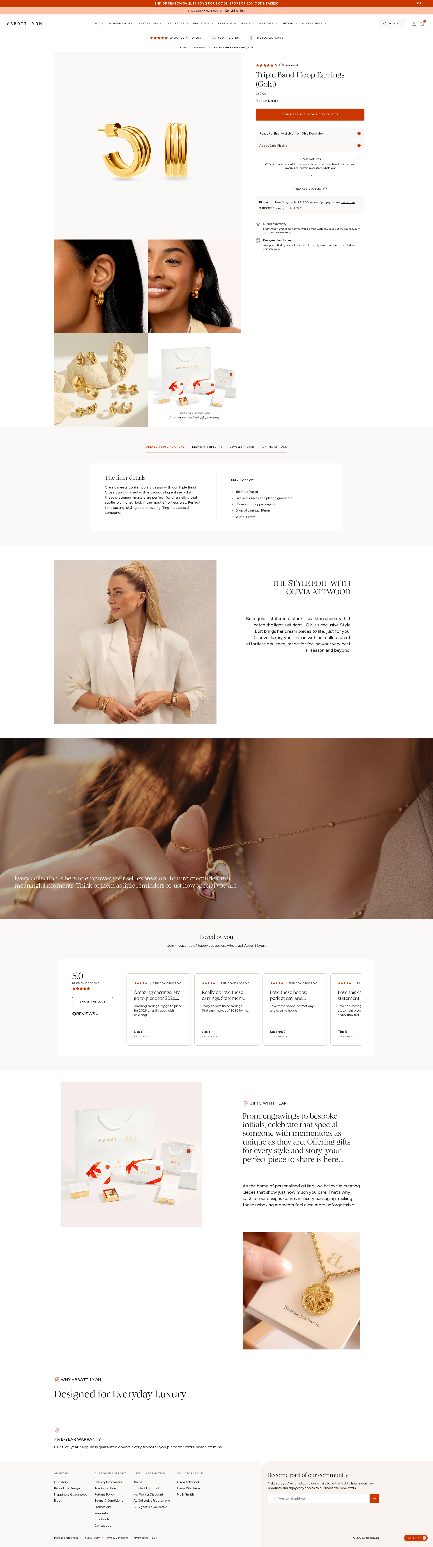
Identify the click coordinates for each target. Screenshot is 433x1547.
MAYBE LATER (216, 834)
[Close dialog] (280, 700)
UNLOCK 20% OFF (216, 816)
